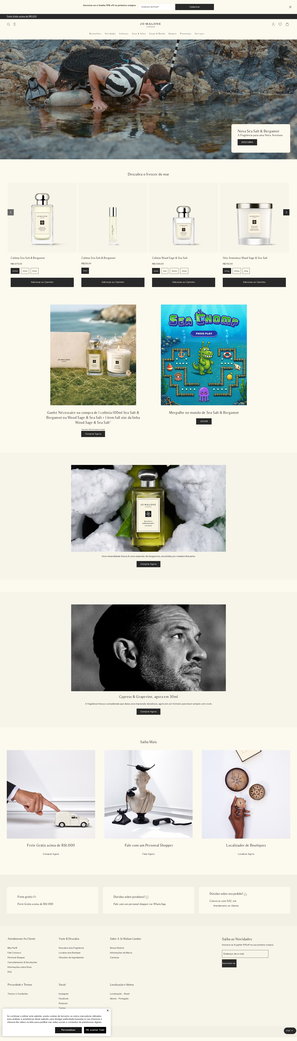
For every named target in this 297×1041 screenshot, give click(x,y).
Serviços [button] (199, 34)
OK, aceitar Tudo (95, 1030)
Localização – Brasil (119, 994)
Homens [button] (173, 34)
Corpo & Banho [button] (157, 34)
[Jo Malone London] (150, 25)
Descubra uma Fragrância (71, 948)
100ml (15, 271)
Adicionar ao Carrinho (42, 282)
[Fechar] (107, 1010)
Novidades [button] (110, 34)
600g (236, 271)
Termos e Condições (18, 994)
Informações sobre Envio (20, 967)
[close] (289, 7)
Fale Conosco (14, 953)
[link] (42, 217)
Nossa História (117, 948)
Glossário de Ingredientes (71, 958)
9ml (165, 271)
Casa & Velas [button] (139, 34)
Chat (288, 1031)
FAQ (10, 972)
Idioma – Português (119, 999)
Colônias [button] (123, 34)
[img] (273, 24)
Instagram (64, 994)
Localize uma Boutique (69, 953)
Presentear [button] (186, 34)
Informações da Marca (121, 953)
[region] (56, 1022)
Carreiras (114, 958)
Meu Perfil (12, 948)
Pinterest (63, 1003)
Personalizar (68, 1030)
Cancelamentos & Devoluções (22, 962)
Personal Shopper (16, 958)
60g (246, 271)
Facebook (63, 999)
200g (226, 271)
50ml (34, 271)
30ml (25, 271)
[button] (290, 7)
